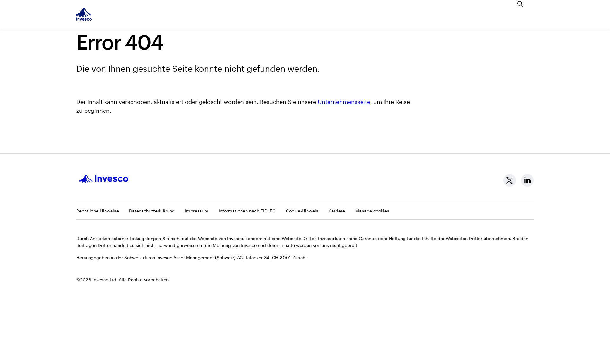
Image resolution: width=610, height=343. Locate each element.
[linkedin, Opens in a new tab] (527, 180)
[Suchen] (520, 4)
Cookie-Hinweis (302, 210)
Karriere (337, 210)
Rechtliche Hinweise (97, 210)
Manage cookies (372, 210)
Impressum (196, 210)
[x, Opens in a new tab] (509, 180)
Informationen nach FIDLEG (247, 210)
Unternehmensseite (344, 101)
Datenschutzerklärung (152, 210)
